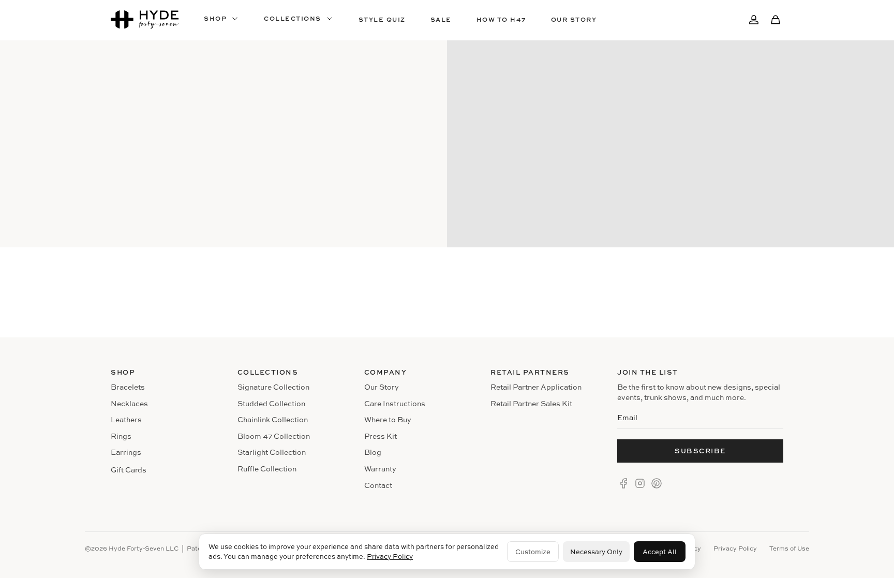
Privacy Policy (390, 556)
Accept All (660, 551)
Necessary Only (596, 551)
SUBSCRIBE (700, 450)
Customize (532, 551)
